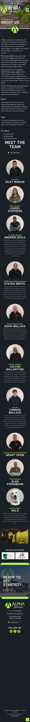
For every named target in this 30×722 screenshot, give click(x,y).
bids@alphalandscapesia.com (21, 1)
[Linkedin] (17, 3)
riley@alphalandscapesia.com (15, 613)
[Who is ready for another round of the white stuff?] (15, 660)
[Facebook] (12, 3)
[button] (27, 10)
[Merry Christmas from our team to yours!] (15, 692)
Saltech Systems (15, 715)
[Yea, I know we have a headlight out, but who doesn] (15, 643)
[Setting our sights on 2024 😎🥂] (15, 676)
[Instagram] (15, 3)
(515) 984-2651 (8, 1)
